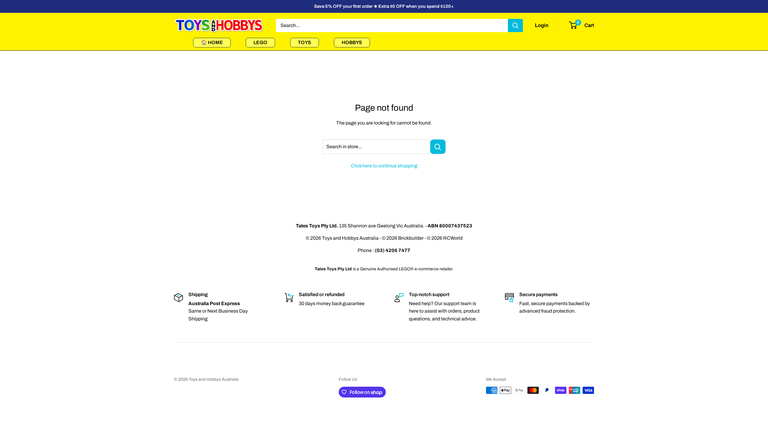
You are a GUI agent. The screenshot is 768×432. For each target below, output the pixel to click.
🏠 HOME (212, 42)
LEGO (260, 42)
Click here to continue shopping (384, 165)
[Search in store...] (438, 147)
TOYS (304, 42)
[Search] (515, 25)
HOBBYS (352, 42)
